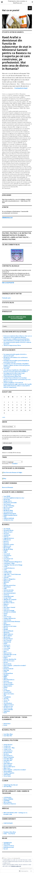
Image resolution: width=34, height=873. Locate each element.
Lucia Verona (7, 617)
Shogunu (5, 675)
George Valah (7, 598)
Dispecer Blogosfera (9, 579)
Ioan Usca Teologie (8, 610)
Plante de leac (7, 653)
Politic (19, 103)
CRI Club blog (7, 786)
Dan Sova (6, 754)
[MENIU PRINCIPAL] (30, 8)
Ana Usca (6, 533)
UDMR (10, 108)
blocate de (18, 318)
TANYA (5, 687)
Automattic (17, 858)
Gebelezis (6, 595)
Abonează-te (7, 448)
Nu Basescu (6, 645)
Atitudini (27, 95)
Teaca (5, 689)
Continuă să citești (20, 88)
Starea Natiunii (7, 683)
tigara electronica (8, 694)
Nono (4, 517)
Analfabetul (6, 535)
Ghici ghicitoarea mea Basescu (16, 153)
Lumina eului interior (9, 618)
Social (15, 106)
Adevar (10, 95)
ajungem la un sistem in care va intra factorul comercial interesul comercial (16, 113)
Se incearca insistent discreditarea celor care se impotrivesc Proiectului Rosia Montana (17, 336)
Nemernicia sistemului (10, 502)
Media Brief (6, 723)
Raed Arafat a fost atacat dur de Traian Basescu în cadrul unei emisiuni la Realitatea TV (16, 164)
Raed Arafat (14, 161)
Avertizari (5, 97)
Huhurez (5, 604)
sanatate (10, 106)
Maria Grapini (7, 765)
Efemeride (6, 509)
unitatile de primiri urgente (22, 183)
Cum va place (7, 576)
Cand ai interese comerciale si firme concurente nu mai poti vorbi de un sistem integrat (17, 125)
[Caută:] (17, 326)
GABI (5, 588)
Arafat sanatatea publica (18, 116)
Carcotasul (6, 554)
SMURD (9, 180)
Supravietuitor (7, 686)
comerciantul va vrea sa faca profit (12, 132)
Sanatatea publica (7, 172)
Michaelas (6, 632)
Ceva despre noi (8, 558)
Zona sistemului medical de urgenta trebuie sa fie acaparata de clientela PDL (16, 186)
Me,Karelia (6, 499)
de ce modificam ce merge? (14, 143)
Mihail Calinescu (8, 634)
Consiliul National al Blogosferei (12, 562)
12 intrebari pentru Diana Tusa (12, 376)
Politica (24, 103)
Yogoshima (6, 711)
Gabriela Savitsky (8, 590)
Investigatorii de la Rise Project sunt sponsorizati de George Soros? (14, 373)
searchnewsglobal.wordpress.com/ (13, 498)
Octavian (6, 650)
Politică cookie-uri (16, 866)
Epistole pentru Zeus (9, 585)
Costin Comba (7, 571)
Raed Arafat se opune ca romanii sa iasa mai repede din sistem (17, 168)
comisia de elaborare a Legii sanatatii (15, 135)
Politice (9, 105)
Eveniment (5, 99)
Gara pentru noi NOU (9, 593)
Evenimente (12, 99)
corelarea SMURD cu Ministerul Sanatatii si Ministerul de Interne (16, 137)
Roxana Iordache (8, 668)
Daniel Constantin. (8, 757)
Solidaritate (20, 106)
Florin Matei (7, 587)
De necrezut (15, 97)
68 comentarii (6, 188)
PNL (11, 103)
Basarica (6, 541)
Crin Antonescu (7, 751)
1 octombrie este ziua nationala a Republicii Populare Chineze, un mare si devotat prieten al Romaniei (16, 365)
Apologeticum (7, 842)
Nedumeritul (7, 642)
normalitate (10, 100)
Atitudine (21, 95)
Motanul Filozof (7, 639)
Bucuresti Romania (7, 487)
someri (27, 106)
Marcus (5, 628)
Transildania (7, 697)
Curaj (10, 97)
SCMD (5, 672)
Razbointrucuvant (8, 847)
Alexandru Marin (8, 530)
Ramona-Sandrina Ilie (9, 659)
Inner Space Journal (9, 607)
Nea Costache (7, 640)
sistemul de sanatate (19, 176)
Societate (6, 681)
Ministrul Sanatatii (23, 157)
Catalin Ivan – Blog (8, 748)
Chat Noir (6, 560)
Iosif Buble (6, 800)
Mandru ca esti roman (9, 626)
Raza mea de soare (8, 661)
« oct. (3, 417)
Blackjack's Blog (8, 510)
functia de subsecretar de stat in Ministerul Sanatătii (15, 151)
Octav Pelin (6, 648)
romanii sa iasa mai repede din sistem (13, 171)
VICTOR (5, 698)
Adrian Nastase (7, 744)
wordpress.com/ (8, 520)
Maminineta (6, 624)
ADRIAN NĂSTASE (8, 518)
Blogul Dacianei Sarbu (9, 513)
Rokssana (6, 667)
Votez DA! (6, 368)
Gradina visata (7, 601)
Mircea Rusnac (7, 635)
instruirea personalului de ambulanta (15, 156)
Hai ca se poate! (10, 10)
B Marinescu (7, 540)
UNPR (21, 108)
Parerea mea (13, 102)
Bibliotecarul (7, 546)
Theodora (22, 94)
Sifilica (5, 678)
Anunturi (15, 95)
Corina (5, 566)
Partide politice (21, 102)
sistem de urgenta (7, 176)
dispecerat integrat (13, 147)
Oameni (17, 100)
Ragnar (5, 657)
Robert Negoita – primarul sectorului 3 (14, 665)
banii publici (11, 121)
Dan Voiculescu (7, 755)
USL (24, 108)
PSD (16, 105)
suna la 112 (19, 182)
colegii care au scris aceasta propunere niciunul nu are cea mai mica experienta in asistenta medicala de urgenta (16, 128)
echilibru (22, 97)
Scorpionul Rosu (8, 673)
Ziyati (5, 712)
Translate (15, 463)
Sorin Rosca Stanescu (9, 804)
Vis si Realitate (7, 703)
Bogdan (5, 551)
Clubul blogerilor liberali (10, 785)
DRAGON (6, 582)
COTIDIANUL (7, 797)
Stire (3, 108)
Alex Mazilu (6, 529)
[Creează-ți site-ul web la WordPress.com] (17, 2)
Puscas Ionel (7, 656)
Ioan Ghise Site (7, 735)
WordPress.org (7, 708)
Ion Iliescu (6, 762)
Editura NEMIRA (8, 799)
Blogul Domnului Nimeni (10, 515)
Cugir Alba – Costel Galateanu (12, 574)
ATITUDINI (6, 844)
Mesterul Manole (8, 631)
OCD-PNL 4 (6, 646)
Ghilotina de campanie (9, 599)
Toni (4, 695)
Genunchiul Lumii (8, 596)
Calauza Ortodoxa (8, 845)
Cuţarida (6, 577)
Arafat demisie (6, 116)
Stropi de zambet (8, 684)
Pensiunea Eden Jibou (9, 832)
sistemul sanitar (12, 179)
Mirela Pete (6, 637)
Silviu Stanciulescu (8, 679)
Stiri (6, 108)
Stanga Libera (7, 501)
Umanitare (16, 108)
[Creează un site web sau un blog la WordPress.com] (2, 858)
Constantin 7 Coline (9, 563)
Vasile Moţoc (7, 774)
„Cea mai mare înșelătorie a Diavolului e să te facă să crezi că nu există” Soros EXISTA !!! (16, 370)
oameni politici (24, 100)
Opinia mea (5, 102)
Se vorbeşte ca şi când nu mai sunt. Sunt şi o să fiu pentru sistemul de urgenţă (16, 173)
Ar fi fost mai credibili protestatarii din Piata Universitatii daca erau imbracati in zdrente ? (16, 339)
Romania (26, 105)
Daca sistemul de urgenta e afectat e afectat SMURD (14, 142)
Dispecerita (6, 580)
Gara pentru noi (8, 512)
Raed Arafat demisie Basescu (15, 168)
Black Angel (6, 547)
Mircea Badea (7, 802)
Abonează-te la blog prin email (14, 431)
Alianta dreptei (7, 532)
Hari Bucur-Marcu (8, 602)
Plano (5, 651)
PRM (13, 105)
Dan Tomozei (7, 504)
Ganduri (4, 100)
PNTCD (15, 103)
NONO (5, 643)
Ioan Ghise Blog (7, 734)
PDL (30, 102)
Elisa (4, 584)
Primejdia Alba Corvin (9, 654)
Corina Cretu (7, 749)
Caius (5, 552)
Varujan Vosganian (8, 773)
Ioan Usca (6, 609)
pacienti (9, 158)
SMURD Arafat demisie (18, 180)
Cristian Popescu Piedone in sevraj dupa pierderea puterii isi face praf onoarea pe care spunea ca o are (17, 379)
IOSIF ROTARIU (8, 823)
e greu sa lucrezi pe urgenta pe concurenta (16, 149)
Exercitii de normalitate (23, 99)
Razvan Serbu (7, 664)
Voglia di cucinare (8, 705)
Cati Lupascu (7, 555)
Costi (5, 569)
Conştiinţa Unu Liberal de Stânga (12, 565)
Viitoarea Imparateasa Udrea (12, 345)
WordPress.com (8, 706)
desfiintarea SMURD (21, 144)
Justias (5, 613)
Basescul (6, 543)
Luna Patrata (7, 620)
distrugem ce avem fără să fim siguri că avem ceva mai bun (16, 148)
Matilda (5, 629)
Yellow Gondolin (8, 709)
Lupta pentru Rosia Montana (11, 621)
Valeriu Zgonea (7, 771)
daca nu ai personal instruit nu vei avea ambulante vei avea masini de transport (16, 139)
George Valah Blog (8, 506)
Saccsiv (5, 849)
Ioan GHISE (6, 496)
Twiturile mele (6, 298)
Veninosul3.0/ (7, 218)
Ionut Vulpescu (7, 763)
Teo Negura (6, 690)
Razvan (5, 662)
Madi (4, 623)
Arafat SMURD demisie (13, 117)
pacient (4, 158)
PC (27, 102)
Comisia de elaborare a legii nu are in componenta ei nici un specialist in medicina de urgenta (16, 133)
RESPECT (20, 105)
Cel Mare (6, 557)
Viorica (5, 701)
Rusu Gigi (6, 670)
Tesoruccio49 (7, 692)
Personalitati (6, 103)
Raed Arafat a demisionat (18, 163)
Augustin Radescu (8, 538)
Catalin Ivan (7, 746)
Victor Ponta (7, 776)
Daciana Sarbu (7, 752)
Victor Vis (6, 700)
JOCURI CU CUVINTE (9, 612)
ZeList (5, 725)
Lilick (5, 615)
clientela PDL (11, 127)
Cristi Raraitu (7, 573)
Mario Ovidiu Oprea (9, 766)
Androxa (6, 536)
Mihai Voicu (6, 768)
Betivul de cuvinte (8, 544)
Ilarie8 (5, 606)
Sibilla (5, 676)
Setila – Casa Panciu (9, 833)
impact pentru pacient (16, 155)
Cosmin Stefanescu (9, 568)
